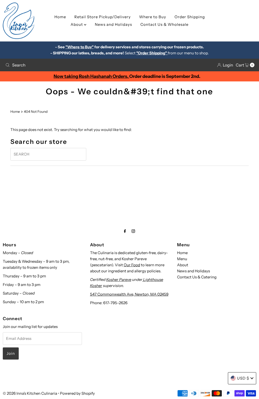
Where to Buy (152, 16)
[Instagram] (133, 231)
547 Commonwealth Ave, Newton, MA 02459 (129, 294)
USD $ (243, 378)
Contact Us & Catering (197, 277)
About (77, 24)
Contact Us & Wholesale (164, 24)
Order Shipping (190, 16)
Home (60, 16)
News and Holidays (113, 24)
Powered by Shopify (77, 393)
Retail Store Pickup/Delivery (102, 16)
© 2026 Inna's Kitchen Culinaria (30, 393)
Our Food (132, 264)
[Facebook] (125, 231)
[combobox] (65, 65)
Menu (182, 258)
